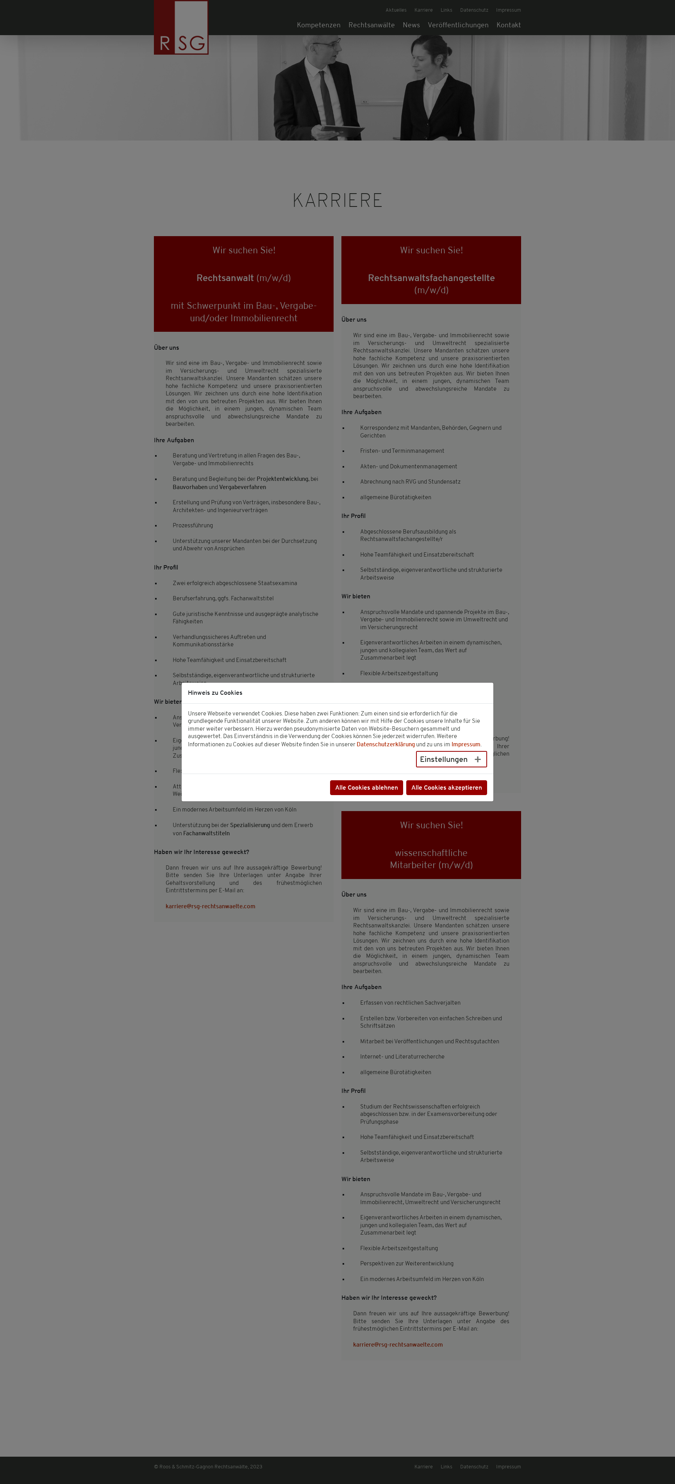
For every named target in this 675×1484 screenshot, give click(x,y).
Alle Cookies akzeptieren (446, 787)
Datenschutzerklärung (386, 744)
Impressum (466, 744)
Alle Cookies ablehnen (366, 787)
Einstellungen (444, 759)
